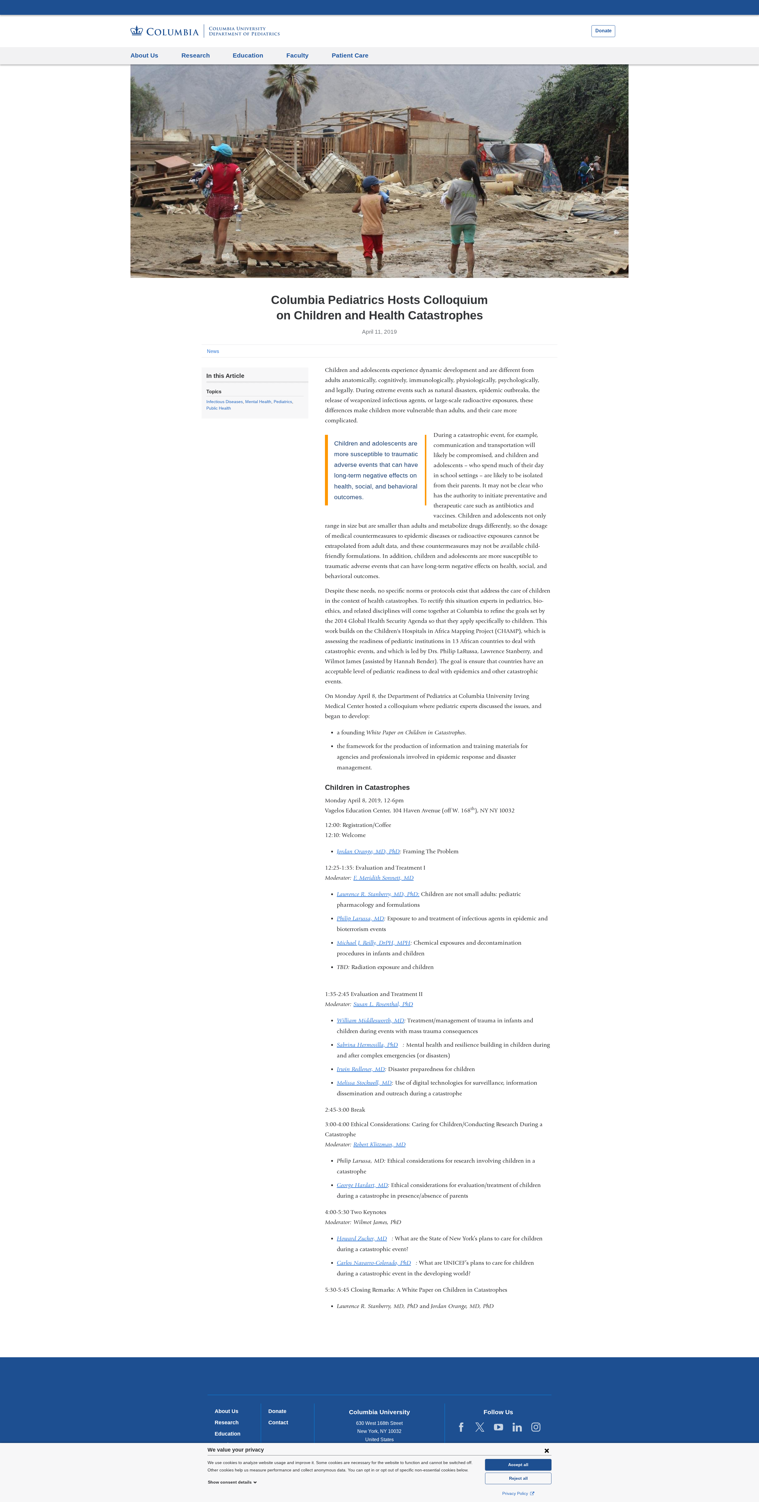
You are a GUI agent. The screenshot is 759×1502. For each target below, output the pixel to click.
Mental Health (258, 401)
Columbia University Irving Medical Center (379, 7)
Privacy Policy (515, 1493)
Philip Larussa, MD (360, 918)
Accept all (518, 1464)
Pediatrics (283, 401)
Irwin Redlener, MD (361, 1069)
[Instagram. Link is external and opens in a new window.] (536, 1427)
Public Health (218, 408)
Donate (603, 30)
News (213, 351)
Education (227, 1434)
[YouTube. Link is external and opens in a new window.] (498, 1427)
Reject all (518, 1478)
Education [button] (248, 55)
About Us (226, 1411)
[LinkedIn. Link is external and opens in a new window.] (517, 1427)
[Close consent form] (546, 1450)
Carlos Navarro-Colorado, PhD (376, 1262)
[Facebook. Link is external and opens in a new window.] (461, 1427)
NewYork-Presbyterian (379, 1377)
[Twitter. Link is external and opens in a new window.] (480, 1427)
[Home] (205, 31)
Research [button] (195, 55)
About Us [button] (144, 55)
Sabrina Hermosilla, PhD (370, 1044)
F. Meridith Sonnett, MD (383, 877)
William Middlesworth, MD (370, 1020)
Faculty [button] (297, 55)
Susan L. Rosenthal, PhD (383, 1004)
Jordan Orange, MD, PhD (368, 851)
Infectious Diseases (224, 401)
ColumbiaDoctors (465, 1375)
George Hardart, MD (362, 1185)
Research (227, 1422)
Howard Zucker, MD (364, 1238)
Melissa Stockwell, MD (364, 1082)
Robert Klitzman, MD (379, 1144)
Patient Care (350, 55)
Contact (278, 1422)
